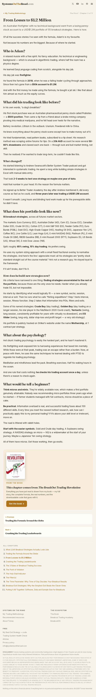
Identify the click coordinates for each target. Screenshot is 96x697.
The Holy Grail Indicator (16, 573)
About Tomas (8, 621)
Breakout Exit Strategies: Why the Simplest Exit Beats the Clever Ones (36, 585)
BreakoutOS (55, 621)
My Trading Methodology (13, 614)
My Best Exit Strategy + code (15, 632)
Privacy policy (8, 642)
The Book (54, 614)
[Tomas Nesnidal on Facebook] (87, 4)
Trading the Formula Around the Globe (22, 553)
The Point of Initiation (15, 569)
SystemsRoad (18, 3)
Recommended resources (13, 617)
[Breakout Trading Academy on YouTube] (77, 4)
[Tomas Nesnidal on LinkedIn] (82, 4)
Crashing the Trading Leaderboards (21, 561)
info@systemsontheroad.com (15, 646)
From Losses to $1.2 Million (19, 557)
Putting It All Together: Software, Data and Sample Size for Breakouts (35, 589)
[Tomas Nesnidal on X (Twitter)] (72, 4)
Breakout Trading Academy (61, 617)
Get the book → (16, 503)
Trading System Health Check (15, 636)
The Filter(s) (11, 577)
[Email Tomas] (92, 4)
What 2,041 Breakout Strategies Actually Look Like (27, 549)
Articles (6, 639)
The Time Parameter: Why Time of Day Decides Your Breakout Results (36, 581)
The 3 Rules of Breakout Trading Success (24, 565)
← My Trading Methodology (14, 13)
